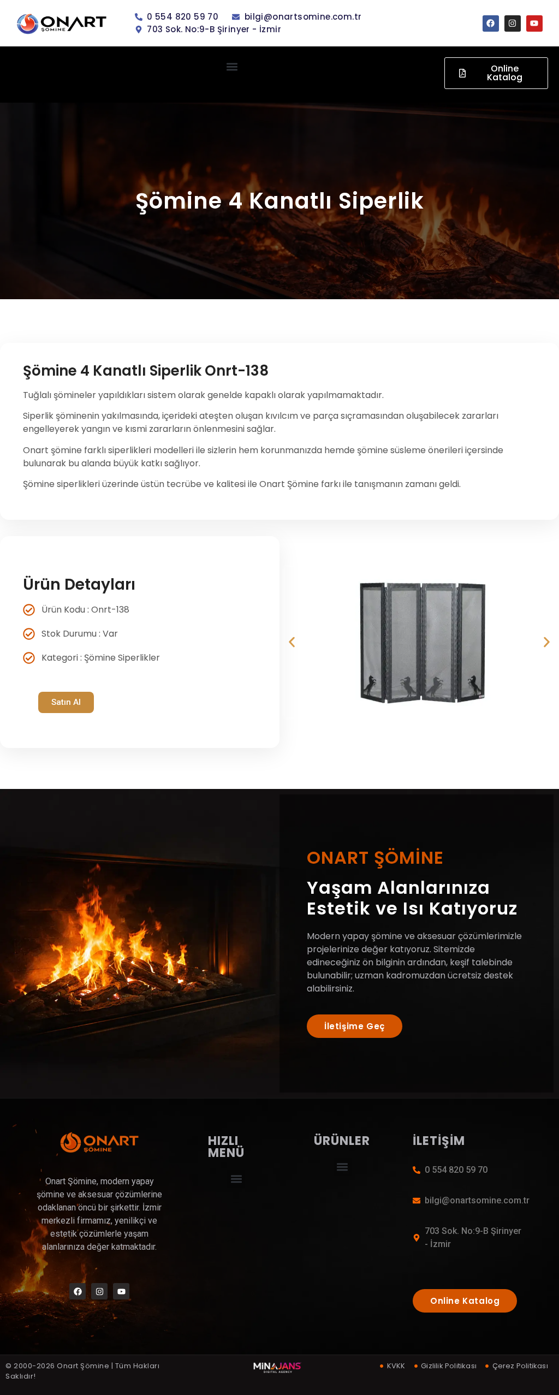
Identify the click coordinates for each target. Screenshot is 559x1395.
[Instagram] (512, 23)
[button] (232, 66)
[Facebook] (491, 23)
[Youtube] (534, 23)
